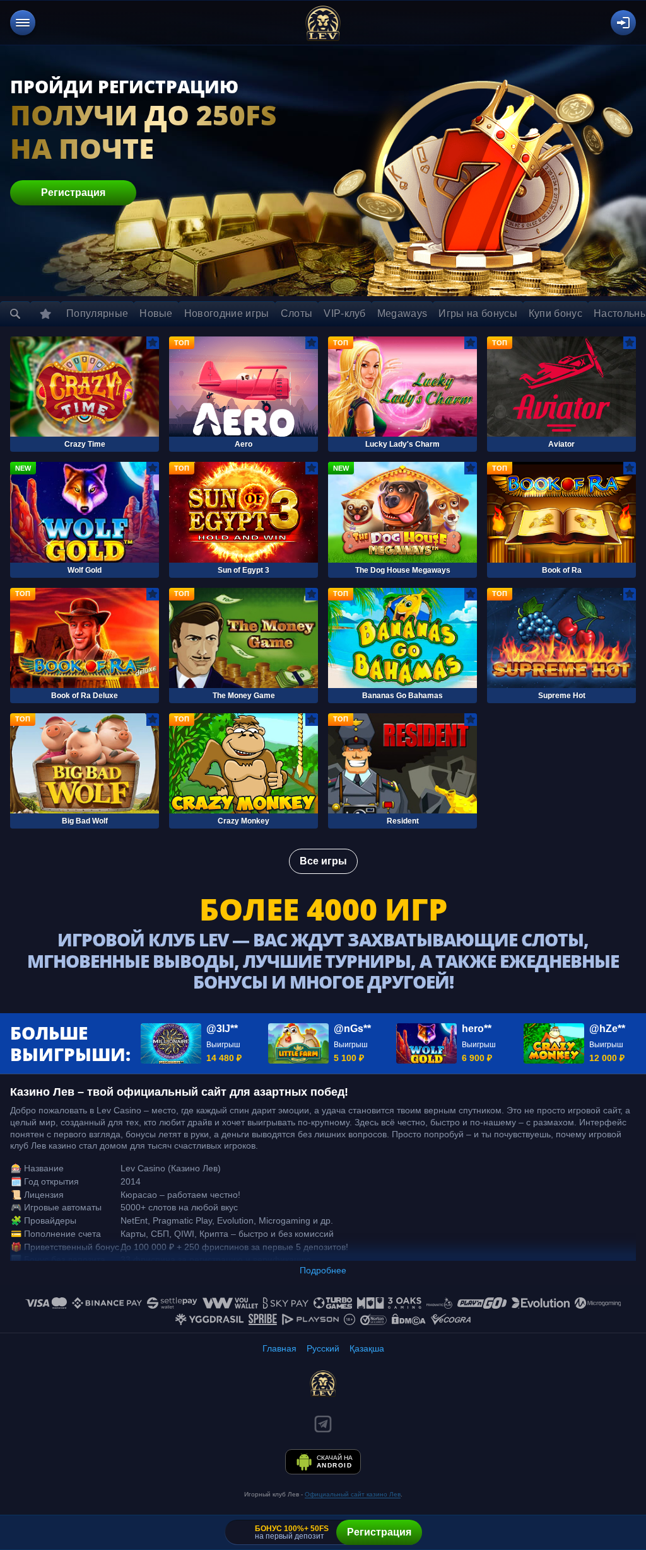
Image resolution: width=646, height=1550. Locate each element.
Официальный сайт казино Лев (353, 1494)
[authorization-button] (623, 22)
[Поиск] (15, 313)
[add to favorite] (152, 342)
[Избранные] (45, 313)
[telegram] (323, 1424)
